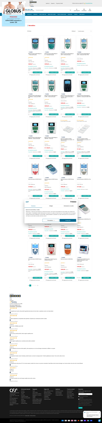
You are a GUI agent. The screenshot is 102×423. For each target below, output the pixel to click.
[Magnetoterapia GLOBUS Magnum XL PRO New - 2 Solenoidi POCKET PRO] (35, 85)
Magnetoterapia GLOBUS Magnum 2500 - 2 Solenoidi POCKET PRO (83, 54)
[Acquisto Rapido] (86, 278)
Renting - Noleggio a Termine (37, 399)
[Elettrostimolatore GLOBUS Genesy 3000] (67, 169)
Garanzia (22, 399)
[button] (89, 10)
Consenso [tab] (33, 205)
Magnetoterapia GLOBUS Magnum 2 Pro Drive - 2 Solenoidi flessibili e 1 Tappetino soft (67, 96)
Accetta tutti (67, 220)
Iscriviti (80, 407)
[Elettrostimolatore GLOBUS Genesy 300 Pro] (51, 169)
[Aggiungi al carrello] (37, 72)
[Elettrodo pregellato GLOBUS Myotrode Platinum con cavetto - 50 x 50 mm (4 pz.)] (67, 129)
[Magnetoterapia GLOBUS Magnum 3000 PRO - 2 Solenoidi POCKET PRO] (84, 85)
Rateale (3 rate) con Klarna (37, 393)
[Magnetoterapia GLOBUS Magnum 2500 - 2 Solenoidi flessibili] (67, 44)
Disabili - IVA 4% (69, 396)
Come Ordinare (69, 392)
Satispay (34, 397)
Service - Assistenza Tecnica (48, 390)
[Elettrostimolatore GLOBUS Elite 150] (84, 209)
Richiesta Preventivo (47, 392)
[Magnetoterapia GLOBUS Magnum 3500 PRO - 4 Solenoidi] (51, 127)
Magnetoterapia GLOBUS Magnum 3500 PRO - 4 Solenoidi (51, 138)
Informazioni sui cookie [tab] (69, 205)
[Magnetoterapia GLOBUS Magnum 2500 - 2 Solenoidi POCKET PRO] (84, 44)
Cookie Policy (23, 401)
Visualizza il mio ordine (59, 390)
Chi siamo (22, 390)
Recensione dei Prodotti (48, 393)
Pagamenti (53, 3)
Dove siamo (23, 395)
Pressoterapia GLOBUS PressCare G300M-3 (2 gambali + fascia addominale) (83, 260)
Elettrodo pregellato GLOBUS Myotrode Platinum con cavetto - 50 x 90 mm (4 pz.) (83, 139)
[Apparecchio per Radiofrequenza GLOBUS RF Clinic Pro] (51, 249)
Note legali (23, 392)
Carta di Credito (35, 392)
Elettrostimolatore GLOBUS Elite (67, 259)
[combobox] (53, 10)
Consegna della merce (59, 395)
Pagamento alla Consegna (37, 401)
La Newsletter (46, 396)
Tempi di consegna (59, 393)
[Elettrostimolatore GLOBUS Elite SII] (35, 169)
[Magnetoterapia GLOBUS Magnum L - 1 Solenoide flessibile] (35, 44)
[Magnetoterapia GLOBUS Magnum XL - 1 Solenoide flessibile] (51, 44)
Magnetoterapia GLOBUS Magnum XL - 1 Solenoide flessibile (51, 54)
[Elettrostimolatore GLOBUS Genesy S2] (35, 249)
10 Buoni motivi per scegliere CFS (78, 3)
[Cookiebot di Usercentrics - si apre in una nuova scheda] (71, 202)
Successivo (18, 306)
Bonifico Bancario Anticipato (37, 400)
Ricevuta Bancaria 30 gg (36, 403)
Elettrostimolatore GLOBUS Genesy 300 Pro (51, 180)
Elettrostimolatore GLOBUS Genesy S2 (34, 260)
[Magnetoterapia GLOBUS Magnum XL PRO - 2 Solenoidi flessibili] (51, 85)
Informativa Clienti (24, 403)
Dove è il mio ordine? (70, 393)
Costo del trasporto (59, 392)
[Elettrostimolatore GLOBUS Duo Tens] (84, 169)
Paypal (34, 390)
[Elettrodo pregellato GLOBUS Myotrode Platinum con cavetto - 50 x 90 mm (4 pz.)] (84, 129)
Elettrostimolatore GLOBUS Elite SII (34, 179)
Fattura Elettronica (70, 390)
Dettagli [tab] (51, 205)
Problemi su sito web (70, 397)
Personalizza (50, 220)
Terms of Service (32, 415)
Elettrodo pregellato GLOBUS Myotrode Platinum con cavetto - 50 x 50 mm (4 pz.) (67, 139)
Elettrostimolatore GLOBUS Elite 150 (83, 219)
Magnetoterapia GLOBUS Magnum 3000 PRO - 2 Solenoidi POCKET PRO (84, 96)
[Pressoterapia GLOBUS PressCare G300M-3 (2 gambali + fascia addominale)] (84, 249)
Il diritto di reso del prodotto (25, 397)
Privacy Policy (23, 400)
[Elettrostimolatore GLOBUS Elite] (67, 249)
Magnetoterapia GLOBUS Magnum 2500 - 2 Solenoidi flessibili (67, 54)
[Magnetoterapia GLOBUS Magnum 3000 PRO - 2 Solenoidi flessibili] (35, 127)
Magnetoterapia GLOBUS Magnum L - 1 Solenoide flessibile (35, 54)
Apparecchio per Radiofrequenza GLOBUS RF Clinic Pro (51, 260)
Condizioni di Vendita (24, 396)
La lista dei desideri (47, 395)
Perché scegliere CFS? (70, 395)
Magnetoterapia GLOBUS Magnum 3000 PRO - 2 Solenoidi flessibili (34, 138)
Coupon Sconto (46, 397)
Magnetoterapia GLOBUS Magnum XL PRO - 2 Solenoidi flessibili (51, 96)
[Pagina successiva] (38, 285)
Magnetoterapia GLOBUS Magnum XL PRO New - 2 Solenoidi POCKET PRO (34, 96)
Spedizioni (48, 3)
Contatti (22, 393)
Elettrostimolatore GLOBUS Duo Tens (84, 179)
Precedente (12, 306)
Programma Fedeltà (59, 3)
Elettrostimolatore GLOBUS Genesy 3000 (67, 180)
